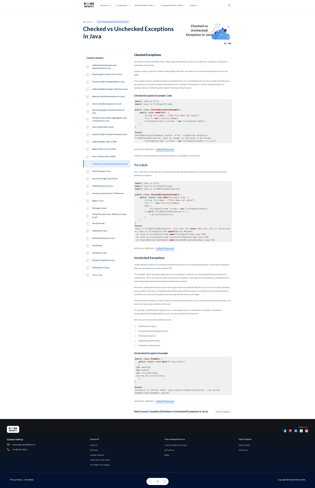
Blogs (166, 455)
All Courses (169, 450)
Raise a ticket (244, 445)
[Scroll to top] (150, 481)
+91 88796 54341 (19, 449)
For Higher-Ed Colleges (100, 465)
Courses (89, 22)
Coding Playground (165, 149)
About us (94, 445)
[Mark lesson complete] (157, 481)
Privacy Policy (16, 479)
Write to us (243, 450)
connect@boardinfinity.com (23, 444)
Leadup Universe (97, 455)
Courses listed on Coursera (175, 445)
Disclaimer (29, 479)
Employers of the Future (100, 460)
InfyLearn (94, 450)
